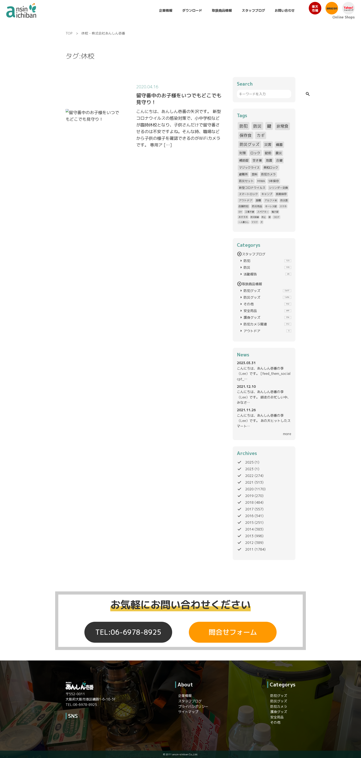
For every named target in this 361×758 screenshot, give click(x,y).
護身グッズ (264, 317)
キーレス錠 (271, 206)
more (287, 434)
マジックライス (249, 167)
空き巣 (257, 160)
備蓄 (279, 144)
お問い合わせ (285, 10)
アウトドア (245, 200)
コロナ (276, 217)
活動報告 (264, 274)
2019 (249, 495)
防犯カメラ (268, 174)
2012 (249, 542)
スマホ (283, 206)
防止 (264, 217)
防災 (257, 126)
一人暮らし (243, 222)
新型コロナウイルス (252, 188)
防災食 (284, 200)
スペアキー (263, 211)
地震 (269, 160)
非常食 (282, 126)
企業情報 (165, 10)
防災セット (246, 181)
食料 (254, 174)
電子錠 (275, 211)
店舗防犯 (244, 206)
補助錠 (244, 160)
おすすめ (243, 216)
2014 (249, 529)
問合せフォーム (233, 632)
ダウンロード (192, 10)
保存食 (246, 135)
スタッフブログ (253, 10)
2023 (249, 469)
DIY (240, 211)
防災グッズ (249, 144)
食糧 (258, 200)
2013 (249, 536)
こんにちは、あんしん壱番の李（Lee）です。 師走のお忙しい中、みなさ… (264, 397)
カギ (261, 135)
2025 (249, 462)
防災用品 (257, 206)
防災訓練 (254, 217)
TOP (69, 33)
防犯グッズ (264, 291)
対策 (242, 153)
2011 (249, 549)
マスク (255, 222)
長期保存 (281, 194)
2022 (249, 475)
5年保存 (273, 181)
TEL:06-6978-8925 (128, 632)
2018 (249, 502)
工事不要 (249, 211)
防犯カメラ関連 (264, 324)
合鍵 (279, 160)
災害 (267, 144)
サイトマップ (188, 711)
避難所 (243, 174)
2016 (249, 516)
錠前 (268, 153)
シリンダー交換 (278, 188)
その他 (264, 304)
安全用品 (264, 311)
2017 (249, 509)
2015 (249, 522)
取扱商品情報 (222, 10)
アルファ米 (270, 200)
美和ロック (270, 167)
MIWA (261, 181)
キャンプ (266, 194)
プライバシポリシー (193, 706)
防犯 (243, 126)
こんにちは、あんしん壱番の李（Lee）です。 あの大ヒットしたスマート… (264, 420)
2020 (249, 489)
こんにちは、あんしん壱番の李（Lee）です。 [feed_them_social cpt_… (264, 373)
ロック (255, 153)
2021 (249, 482)
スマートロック (248, 194)
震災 (279, 153)
